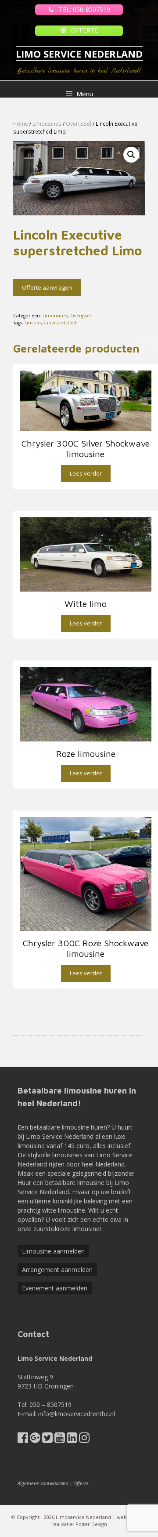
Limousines (46, 123)
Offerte (81, 1483)
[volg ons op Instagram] (84, 1439)
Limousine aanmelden (53, 1251)
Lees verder (86, 473)
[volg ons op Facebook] (23, 1439)
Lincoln (33, 323)
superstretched (59, 323)
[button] (131, 155)
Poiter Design (91, 1524)
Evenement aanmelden (54, 1288)
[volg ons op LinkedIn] (72, 1439)
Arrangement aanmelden (57, 1269)
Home (20, 123)
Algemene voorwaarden (43, 1483)
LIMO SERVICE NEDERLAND (79, 53)
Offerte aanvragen (47, 287)
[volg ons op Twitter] (47, 1439)
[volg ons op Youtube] (59, 1439)
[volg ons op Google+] (35, 1439)
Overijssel (78, 123)
